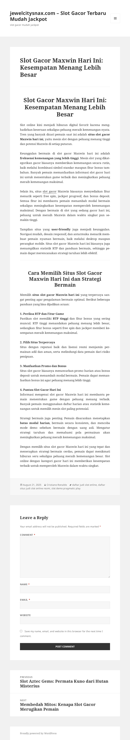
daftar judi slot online (84, 484)
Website (25, 615)
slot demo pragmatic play (65, 488)
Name (25, 584)
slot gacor (49, 191)
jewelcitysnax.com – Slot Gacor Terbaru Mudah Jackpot (58, 16)
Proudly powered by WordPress (38, 733)
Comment (27, 534)
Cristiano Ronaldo (57, 484)
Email (25, 599)
